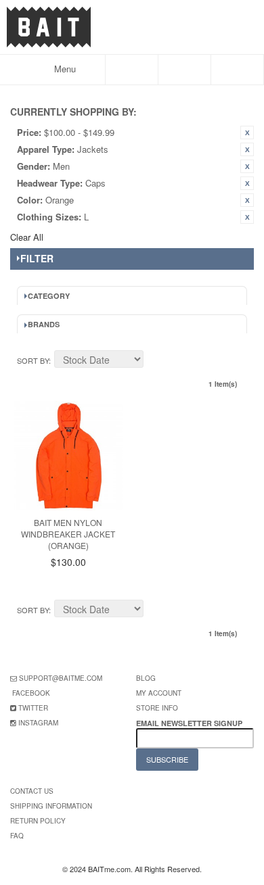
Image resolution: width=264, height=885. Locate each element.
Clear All (26, 237)
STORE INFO (157, 708)
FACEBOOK (31, 693)
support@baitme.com (60, 678)
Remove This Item (247, 132)
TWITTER (33, 708)
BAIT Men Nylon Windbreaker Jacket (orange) (68, 534)
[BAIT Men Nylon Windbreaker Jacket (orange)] (68, 456)
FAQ (17, 835)
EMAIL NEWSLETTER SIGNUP (190, 723)
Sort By (33, 360)
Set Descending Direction (156, 361)
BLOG (146, 678)
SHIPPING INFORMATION (51, 806)
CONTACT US (31, 791)
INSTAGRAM (38, 722)
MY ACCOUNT (158, 693)
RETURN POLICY (38, 821)
